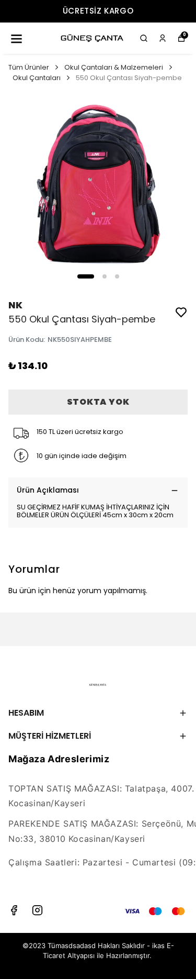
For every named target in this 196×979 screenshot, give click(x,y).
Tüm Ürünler (28, 67)
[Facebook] (13, 910)
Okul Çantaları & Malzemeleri (113, 67)
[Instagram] (37, 910)
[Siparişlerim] (162, 38)
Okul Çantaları (37, 78)
